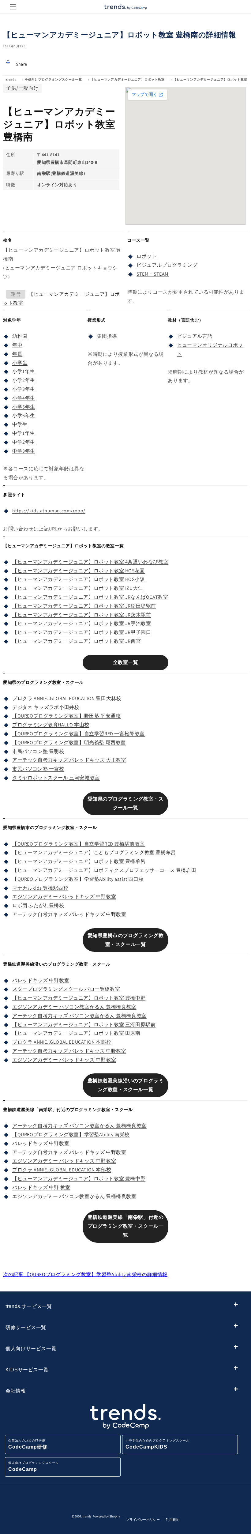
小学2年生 (23, 380)
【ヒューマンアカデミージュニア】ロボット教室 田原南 (76, 1033)
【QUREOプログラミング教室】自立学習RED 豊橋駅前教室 (78, 844)
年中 (17, 345)
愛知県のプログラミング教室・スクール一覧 (126, 803)
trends (11, 79)
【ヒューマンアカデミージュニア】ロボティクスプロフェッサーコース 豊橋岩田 (104, 870)
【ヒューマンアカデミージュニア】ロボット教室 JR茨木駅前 (81, 615)
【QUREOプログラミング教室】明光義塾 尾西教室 (69, 742)
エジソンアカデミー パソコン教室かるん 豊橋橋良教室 (74, 1007)
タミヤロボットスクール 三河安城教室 (56, 778)
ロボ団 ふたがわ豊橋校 (38, 905)
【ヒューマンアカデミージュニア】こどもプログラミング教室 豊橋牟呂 (94, 852)
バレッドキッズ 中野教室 (40, 980)
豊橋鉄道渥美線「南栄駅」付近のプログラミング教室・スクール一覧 (126, 1226)
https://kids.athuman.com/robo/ (48, 510)
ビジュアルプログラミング (167, 265)
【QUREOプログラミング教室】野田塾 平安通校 (66, 716)
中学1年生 (23, 433)
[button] (13, 6)
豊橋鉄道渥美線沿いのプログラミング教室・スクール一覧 (126, 1085)
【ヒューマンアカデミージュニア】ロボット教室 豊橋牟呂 (78, 861)
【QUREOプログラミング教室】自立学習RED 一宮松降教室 (78, 733)
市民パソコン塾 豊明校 (38, 751)
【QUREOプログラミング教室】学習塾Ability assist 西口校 (78, 879)
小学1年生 (23, 371)
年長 (17, 354)
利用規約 (172, 1519)
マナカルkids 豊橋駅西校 (40, 888)
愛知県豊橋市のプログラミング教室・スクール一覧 (126, 940)
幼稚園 (20, 336)
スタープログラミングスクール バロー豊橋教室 (66, 989)
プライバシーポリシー (143, 1519)
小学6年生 (23, 415)
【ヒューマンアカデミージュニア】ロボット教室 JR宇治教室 (81, 623)
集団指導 (107, 336)
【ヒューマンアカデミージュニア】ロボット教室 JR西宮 (76, 641)
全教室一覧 (125, 662)
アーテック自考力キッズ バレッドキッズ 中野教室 (69, 914)
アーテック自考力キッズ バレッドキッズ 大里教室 (69, 760)
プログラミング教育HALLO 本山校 (50, 725)
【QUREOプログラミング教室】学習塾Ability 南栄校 (71, 1134)
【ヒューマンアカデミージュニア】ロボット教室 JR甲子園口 (81, 632)
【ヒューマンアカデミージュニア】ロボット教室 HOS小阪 (78, 579)
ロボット (147, 256)
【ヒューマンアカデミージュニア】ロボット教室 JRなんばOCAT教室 (90, 597)
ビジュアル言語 (194, 336)
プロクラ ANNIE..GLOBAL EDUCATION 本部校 (61, 1042)
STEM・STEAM (153, 274)
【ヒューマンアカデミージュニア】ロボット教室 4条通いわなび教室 (90, 562)
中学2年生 (23, 442)
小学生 (20, 363)
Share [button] (21, 64)
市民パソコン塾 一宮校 (38, 769)
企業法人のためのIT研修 (27, 1444)
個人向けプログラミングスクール (33, 1466)
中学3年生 (23, 451)
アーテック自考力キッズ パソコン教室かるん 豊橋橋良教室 (79, 1015)
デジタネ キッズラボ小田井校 (45, 707)
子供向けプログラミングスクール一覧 (53, 79)
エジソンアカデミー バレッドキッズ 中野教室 (64, 896)
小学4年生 (23, 398)
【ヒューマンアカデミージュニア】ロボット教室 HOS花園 (78, 570)
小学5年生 (23, 407)
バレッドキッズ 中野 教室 (41, 1187)
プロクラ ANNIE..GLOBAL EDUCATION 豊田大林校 (66, 698)
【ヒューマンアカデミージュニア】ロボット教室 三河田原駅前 (83, 1024)
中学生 (20, 424)
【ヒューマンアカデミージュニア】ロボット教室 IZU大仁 (77, 588)
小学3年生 (23, 389)
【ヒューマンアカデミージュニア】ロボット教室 (128, 79)
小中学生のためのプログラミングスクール (157, 1444)
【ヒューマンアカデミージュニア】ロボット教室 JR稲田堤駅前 (84, 606)
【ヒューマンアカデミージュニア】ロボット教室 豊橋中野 (78, 998)
